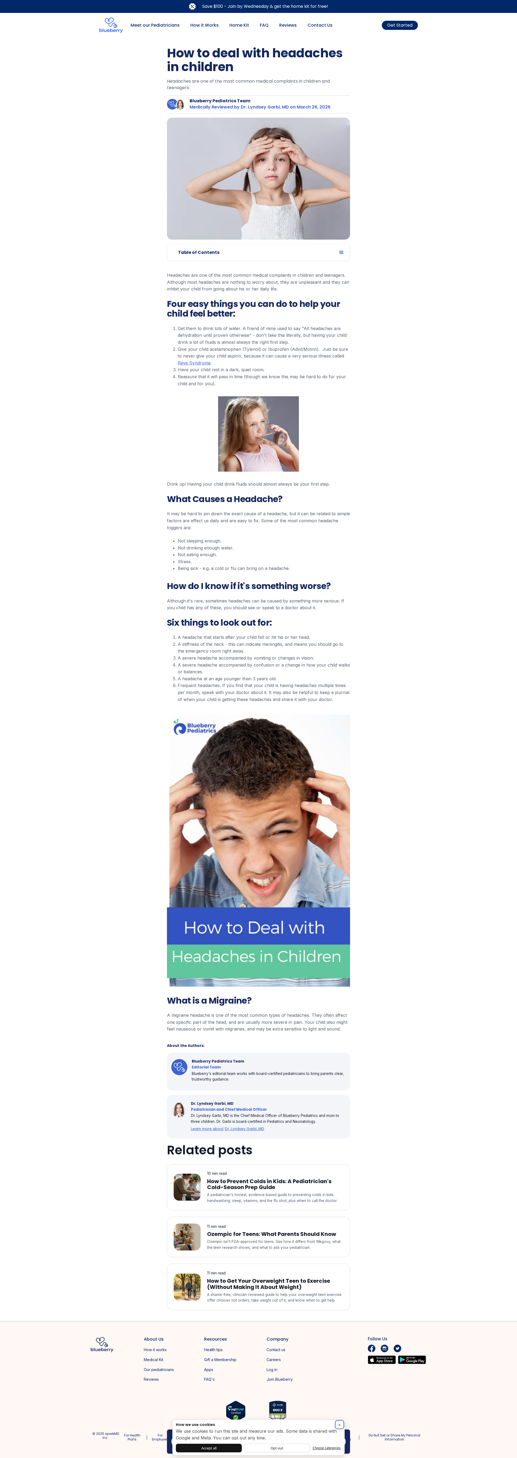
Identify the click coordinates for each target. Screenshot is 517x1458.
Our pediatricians (159, 1369)
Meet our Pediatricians (155, 25)
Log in (272, 1369)
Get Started (400, 25)
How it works (155, 1349)
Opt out (277, 1448)
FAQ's (209, 1379)
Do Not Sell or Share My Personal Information (394, 1437)
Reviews (288, 25)
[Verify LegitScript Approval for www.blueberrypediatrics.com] (236, 1411)
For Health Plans (132, 1437)
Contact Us (320, 25)
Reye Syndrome (194, 363)
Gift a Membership (220, 1359)
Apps (208, 1369)
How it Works (204, 25)
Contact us (276, 1349)
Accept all (208, 1448)
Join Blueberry (280, 1379)
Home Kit (239, 25)
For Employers (160, 1437)
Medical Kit (153, 1359)
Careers (274, 1359)
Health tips (213, 1349)
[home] (111, 25)
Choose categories (327, 1448)
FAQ (264, 25)
